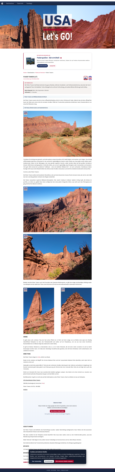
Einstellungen (49, 461)
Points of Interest (40, 72)
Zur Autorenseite (42, 65)
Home (25, 72)
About (58, 470)
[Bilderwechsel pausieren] (113, 46)
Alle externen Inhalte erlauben (64, 461)
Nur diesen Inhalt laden (57, 411)
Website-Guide (64, 470)
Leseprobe (52, 66)
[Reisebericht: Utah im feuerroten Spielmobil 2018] (90, 79)
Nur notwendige (36, 461)
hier (43, 383)
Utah (39, 357)
